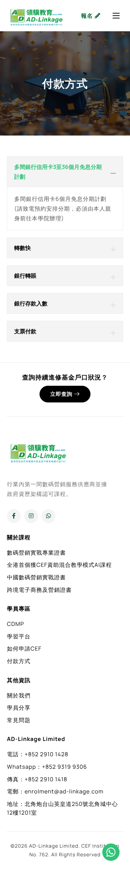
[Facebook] (14, 516)
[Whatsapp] (48, 516)
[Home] (36, 15)
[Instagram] (31, 516)
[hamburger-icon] (116, 15)
